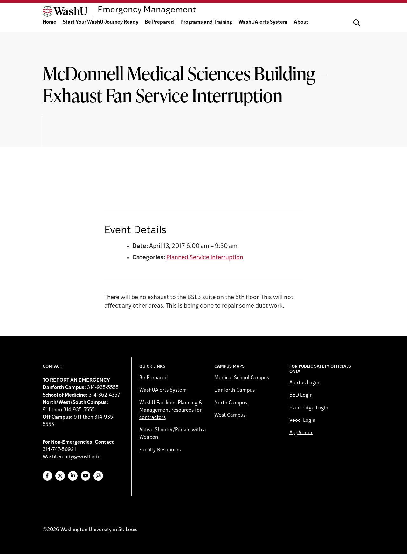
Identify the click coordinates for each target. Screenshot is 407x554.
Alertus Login (304, 383)
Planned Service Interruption (204, 258)
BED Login (301, 395)
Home (49, 22)
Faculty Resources (160, 450)
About (301, 22)
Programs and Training (206, 22)
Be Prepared (159, 22)
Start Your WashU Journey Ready (100, 22)
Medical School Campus (241, 377)
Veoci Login (302, 420)
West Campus (229, 415)
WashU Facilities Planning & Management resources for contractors (171, 410)
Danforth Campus (234, 390)
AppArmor (301, 432)
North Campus (230, 403)
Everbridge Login (308, 408)
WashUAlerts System (262, 22)
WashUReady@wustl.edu (71, 457)
